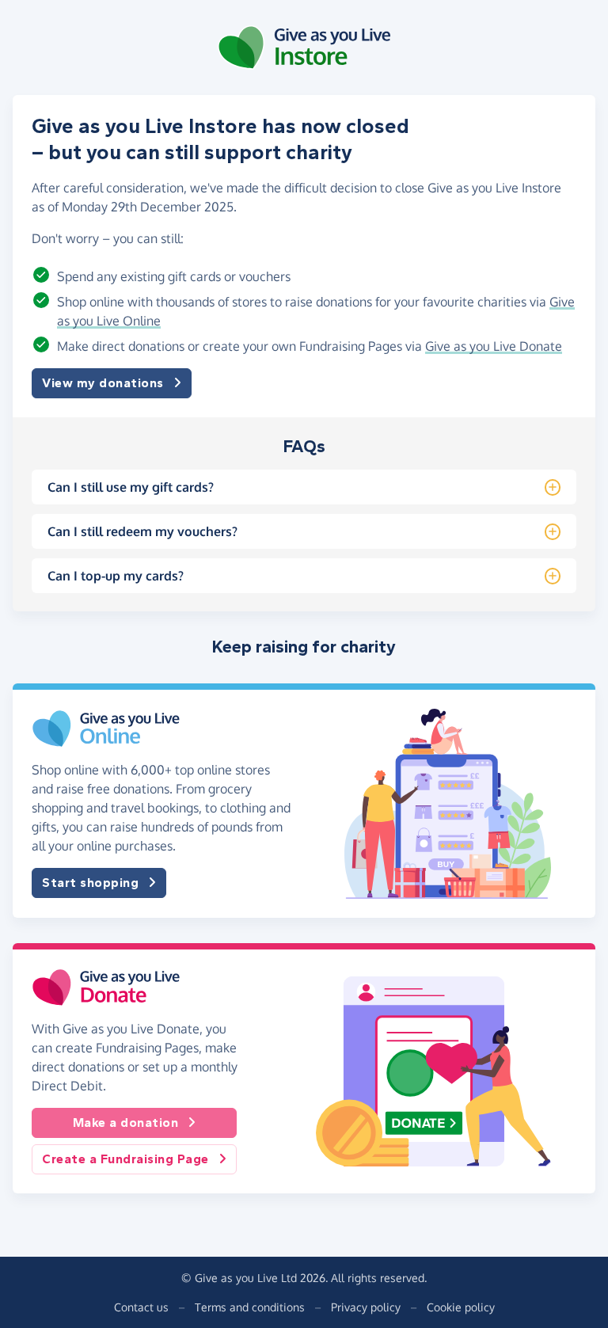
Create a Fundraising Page (125, 1158)
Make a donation (126, 1122)
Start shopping (90, 882)
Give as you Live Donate (493, 346)
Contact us (141, 1307)
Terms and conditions (250, 1307)
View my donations (103, 382)
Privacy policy (366, 1307)
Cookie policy (461, 1307)
